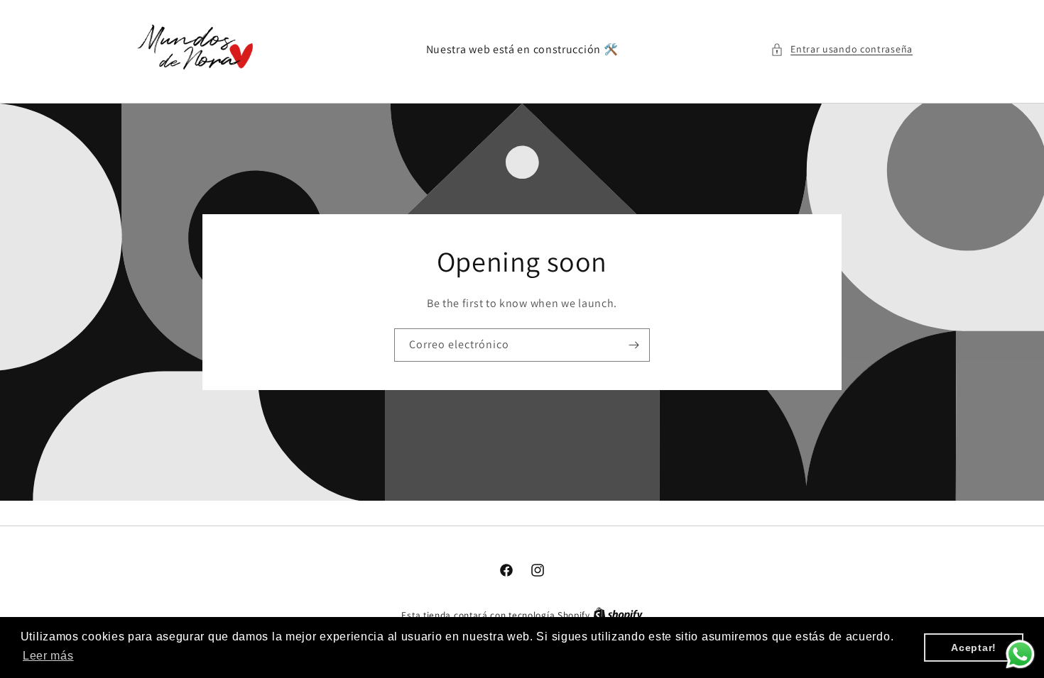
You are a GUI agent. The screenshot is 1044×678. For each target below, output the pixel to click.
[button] (842, 49)
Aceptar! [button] (973, 647)
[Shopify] (618, 615)
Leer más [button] (48, 656)
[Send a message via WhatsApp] (1020, 654)
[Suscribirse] (633, 345)
